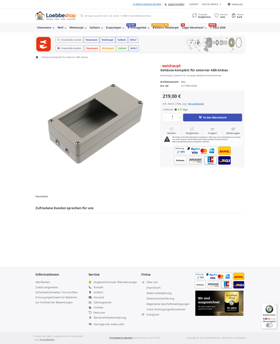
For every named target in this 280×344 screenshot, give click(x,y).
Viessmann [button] (91, 39)
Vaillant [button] (121, 39)
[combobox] (133, 15)
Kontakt (193, 4)
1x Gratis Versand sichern (147, 4)
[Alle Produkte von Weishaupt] (171, 65)
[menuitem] (45, 27)
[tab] (41, 196)
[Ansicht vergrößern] (95, 124)
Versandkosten (196, 103)
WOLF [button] (133, 39)
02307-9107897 (176, 4)
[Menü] (275, 305)
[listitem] (95, 124)
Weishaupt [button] (108, 39)
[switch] (269, 325)
